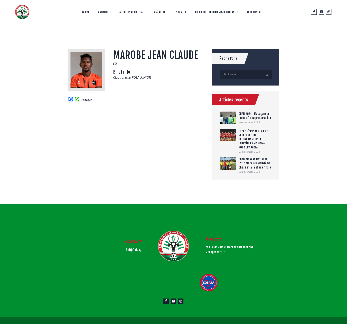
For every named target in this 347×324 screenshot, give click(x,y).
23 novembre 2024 (249, 151)
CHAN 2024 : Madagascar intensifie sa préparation (255, 116)
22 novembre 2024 (249, 171)
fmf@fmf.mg (133, 249)
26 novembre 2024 (249, 121)
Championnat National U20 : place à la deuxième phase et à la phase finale (255, 163)
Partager (86, 99)
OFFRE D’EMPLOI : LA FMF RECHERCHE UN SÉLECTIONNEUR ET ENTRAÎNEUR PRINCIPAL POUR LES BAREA (253, 139)
